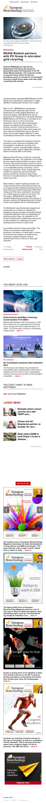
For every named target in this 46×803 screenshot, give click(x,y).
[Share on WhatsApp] (23, 273)
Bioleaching (8, 49)
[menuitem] (14, 1)
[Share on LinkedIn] (31, 273)
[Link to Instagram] (41, 797)
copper (20, 259)
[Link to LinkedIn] (37, 797)
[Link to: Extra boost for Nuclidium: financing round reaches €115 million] (23, 301)
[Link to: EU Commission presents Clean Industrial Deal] (23, 347)
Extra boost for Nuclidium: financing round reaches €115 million (20, 318)
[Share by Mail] (38, 273)
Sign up (6, 394)
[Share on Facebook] (7, 273)
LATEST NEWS (11, 402)
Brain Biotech (9, 259)
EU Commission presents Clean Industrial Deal (22, 363)
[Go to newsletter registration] (23, 769)
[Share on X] (15, 273)
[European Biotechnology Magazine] (19, 8)
